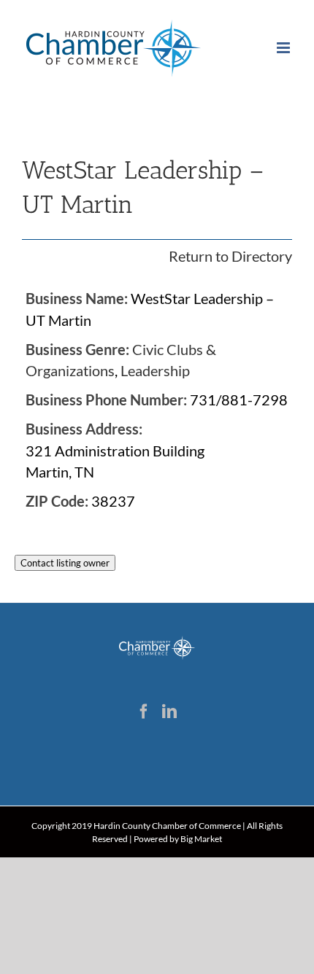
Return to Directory (230, 256)
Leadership (155, 370)
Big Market (201, 838)
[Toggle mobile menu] (284, 47)
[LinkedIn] (169, 711)
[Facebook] (144, 711)
